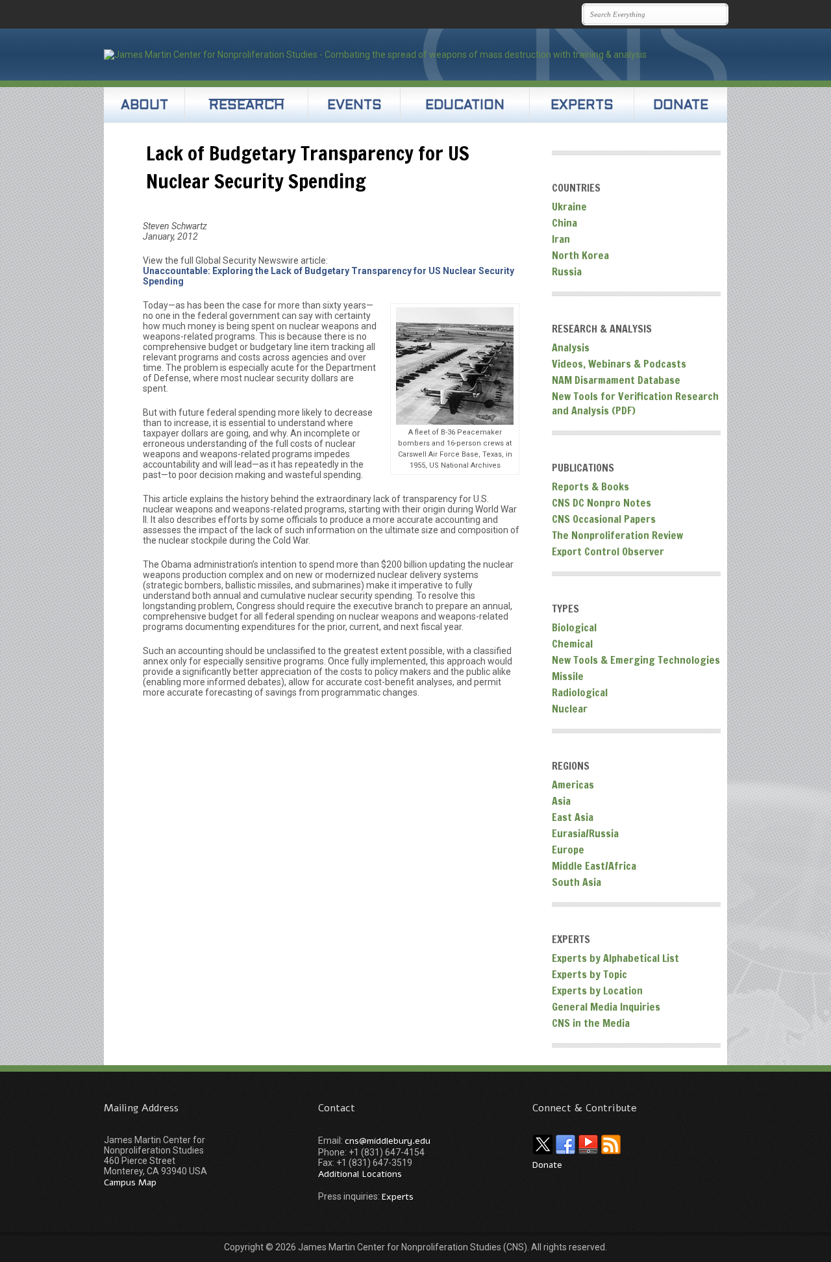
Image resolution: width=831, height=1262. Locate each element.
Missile (568, 676)
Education (464, 106)
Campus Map (130, 1182)
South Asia (576, 882)
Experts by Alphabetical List (615, 958)
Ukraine (569, 206)
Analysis (570, 347)
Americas (573, 784)
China (564, 223)
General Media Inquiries (606, 1007)
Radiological (580, 692)
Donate (680, 106)
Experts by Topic (589, 974)
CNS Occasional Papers (604, 519)
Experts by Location (597, 990)
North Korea (580, 255)
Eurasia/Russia (585, 833)
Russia (567, 271)
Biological (574, 627)
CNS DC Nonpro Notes (601, 503)
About (144, 106)
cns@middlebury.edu (387, 1141)
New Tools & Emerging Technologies (636, 660)
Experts (582, 106)
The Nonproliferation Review (617, 535)
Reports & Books (590, 486)
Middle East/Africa (594, 866)
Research (246, 106)
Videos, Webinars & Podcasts (619, 364)
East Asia (572, 817)
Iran (561, 239)
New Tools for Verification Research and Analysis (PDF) (635, 403)
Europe (568, 849)
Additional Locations (360, 1174)
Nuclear (570, 708)
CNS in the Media (591, 1023)
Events (354, 106)
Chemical (572, 644)
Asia (561, 801)
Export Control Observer (608, 551)
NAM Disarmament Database (616, 380)
